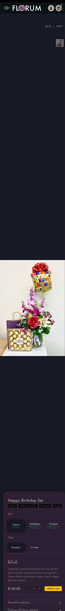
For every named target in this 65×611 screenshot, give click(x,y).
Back (48, 26)
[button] (8, 8)
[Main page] (27, 8)
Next (59, 26)
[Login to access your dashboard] (51, 8)
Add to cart (53, 588)
